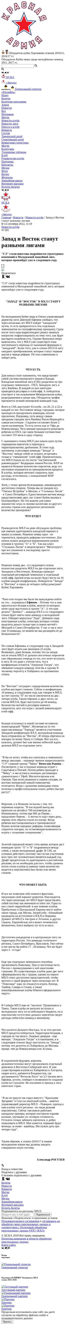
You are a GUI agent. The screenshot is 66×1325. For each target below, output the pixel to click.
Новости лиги (9, 123)
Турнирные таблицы (13, 152)
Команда (6, 1189)
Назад (4, 95)
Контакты (7, 164)
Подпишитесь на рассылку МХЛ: (21, 1211)
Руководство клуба (12, 158)
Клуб (4, 1195)
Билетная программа (13, 101)
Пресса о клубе (10, 126)
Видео (5, 174)
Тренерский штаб (11, 136)
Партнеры (7, 161)
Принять (7, 1321)
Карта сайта (8, 1244)
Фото (4, 171)
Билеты (5, 1182)
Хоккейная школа (12, 1201)
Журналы (7, 177)
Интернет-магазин (12, 1204)
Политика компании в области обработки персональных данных (26, 1240)
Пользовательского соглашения (20, 1221)
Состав (5, 133)
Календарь (7, 148)
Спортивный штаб (12, 139)
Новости (18, 217)
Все (3, 111)
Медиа (5, 1198)
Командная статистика (15, 142)
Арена (5, 104)
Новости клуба (10, 120)
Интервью (7, 114)
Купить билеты (10, 1207)
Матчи (5, 117)
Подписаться (43, 1214)
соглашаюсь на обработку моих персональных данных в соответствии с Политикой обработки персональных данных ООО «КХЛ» (30, 1226)
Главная (6, 217)
